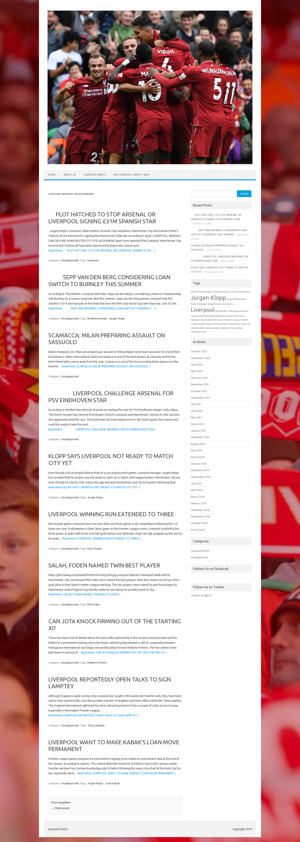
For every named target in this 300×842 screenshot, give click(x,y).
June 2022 (197, 364)
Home (52, 174)
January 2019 (198, 503)
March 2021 (197, 424)
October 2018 (199, 523)
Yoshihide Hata (198, 332)
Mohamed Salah (206, 316)
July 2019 (196, 483)
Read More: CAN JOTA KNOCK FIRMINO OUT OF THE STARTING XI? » (124, 652)
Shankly (195, 328)
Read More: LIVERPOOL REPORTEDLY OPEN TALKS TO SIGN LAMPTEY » (93, 715)
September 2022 (200, 358)
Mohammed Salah (223, 316)
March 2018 (197, 529)
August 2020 (198, 443)
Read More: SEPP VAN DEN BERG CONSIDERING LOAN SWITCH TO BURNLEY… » (102, 308)
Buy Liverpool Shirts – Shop (132, 174)
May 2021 (196, 417)
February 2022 (199, 377)
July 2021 (196, 404)
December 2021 (200, 384)
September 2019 (200, 476)
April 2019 (197, 490)
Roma (225, 324)
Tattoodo (225, 328)
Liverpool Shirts (95, 174)
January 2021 (198, 430)
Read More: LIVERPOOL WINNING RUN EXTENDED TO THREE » (101, 538)
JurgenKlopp (233, 299)
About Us (70, 174)
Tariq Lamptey (95, 725)
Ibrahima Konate (97, 318)
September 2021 (200, 397)
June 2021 (197, 410)
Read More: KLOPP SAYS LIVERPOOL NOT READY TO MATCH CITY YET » (94, 487)
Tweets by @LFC (201, 595)
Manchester (221, 311)
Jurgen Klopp (117, 318)
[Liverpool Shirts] (150, 163)
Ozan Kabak (112, 783)
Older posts (60, 808)
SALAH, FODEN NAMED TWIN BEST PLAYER (104, 565)
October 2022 (199, 351)
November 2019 (200, 470)
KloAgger (202, 304)
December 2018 (200, 510)
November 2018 (200, 516)
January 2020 (198, 463)
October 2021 (199, 391)
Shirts (202, 328)
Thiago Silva (236, 328)
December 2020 (200, 437)
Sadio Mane (234, 324)
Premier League (232, 320)
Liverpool (93, 260)
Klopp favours (214, 304)
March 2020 (197, 457)
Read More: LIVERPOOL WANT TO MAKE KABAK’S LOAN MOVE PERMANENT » (127, 773)
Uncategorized (70, 260)
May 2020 (196, 450)
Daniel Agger (206, 291)
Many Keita (234, 311)
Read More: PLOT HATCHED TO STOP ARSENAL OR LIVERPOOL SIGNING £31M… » (102, 250)
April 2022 (197, 371)
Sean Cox (245, 324)
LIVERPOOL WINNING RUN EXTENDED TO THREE (111, 514)
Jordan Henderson (239, 291)
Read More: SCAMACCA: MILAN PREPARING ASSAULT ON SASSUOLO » (106, 366)
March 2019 (197, 496)
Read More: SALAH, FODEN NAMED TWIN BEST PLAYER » (84, 594)
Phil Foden (93, 604)
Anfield (194, 291)
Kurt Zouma (94, 548)
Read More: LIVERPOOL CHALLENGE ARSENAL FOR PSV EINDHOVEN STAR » (102, 429)
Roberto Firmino (97, 662)
